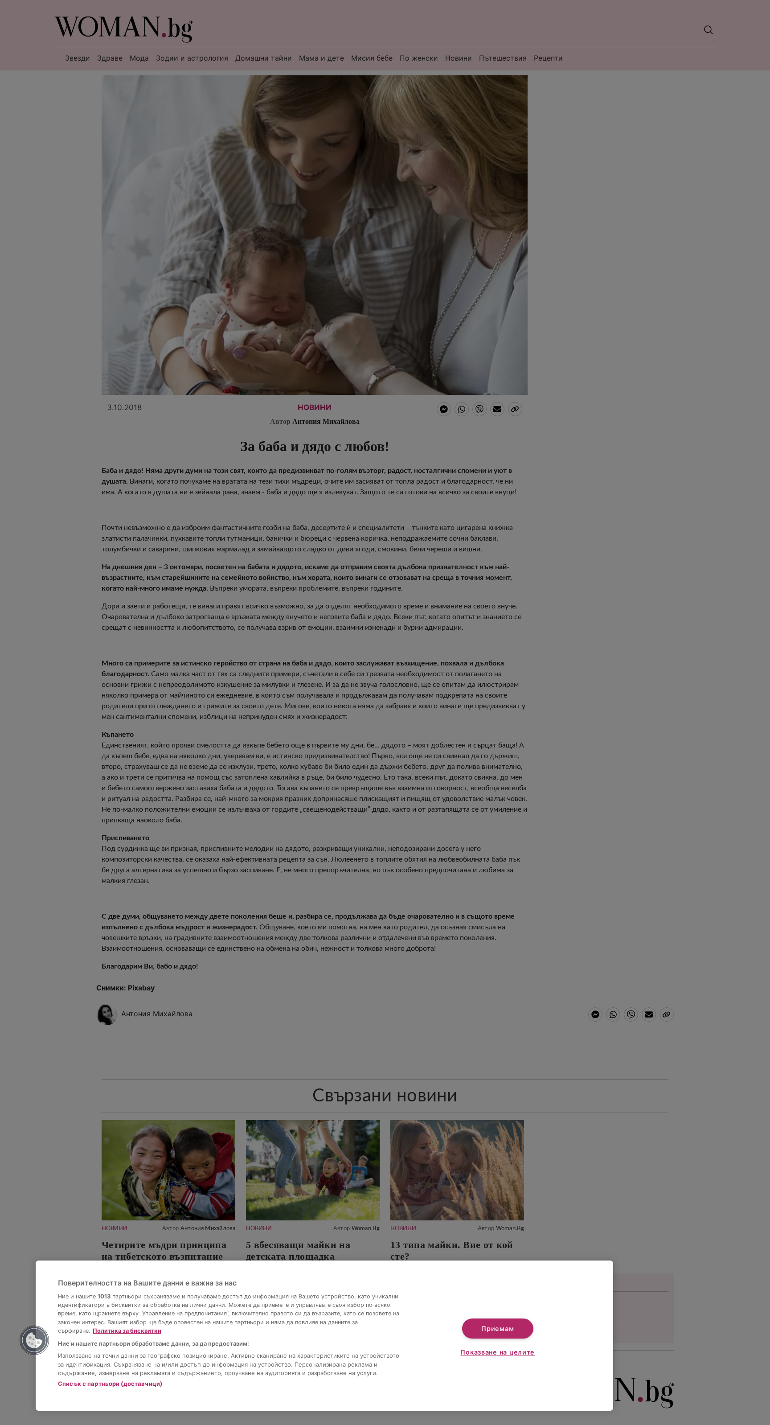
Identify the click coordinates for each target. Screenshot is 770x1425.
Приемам (497, 1328)
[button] (34, 1340)
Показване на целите (497, 1352)
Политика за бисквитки (127, 1330)
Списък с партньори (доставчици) (110, 1383)
